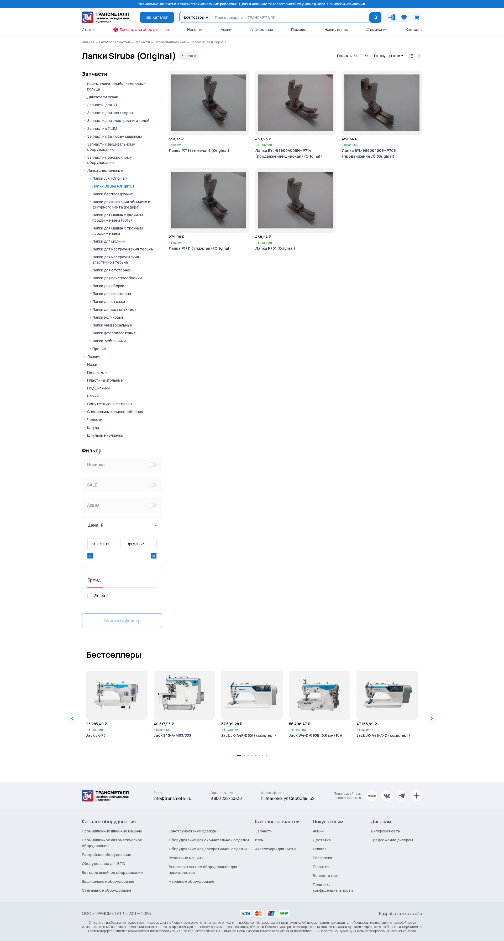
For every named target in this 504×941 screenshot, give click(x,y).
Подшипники (98, 388)
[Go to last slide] (72, 718)
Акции (226, 29)
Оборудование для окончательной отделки (209, 839)
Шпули (93, 427)
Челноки (94, 419)
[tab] (239, 755)
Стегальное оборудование (107, 890)
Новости (194, 29)
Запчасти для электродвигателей (118, 120)
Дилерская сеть (385, 830)
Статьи (88, 29)
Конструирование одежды (193, 830)
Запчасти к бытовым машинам (114, 136)
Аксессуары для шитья (275, 848)
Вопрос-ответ (326, 875)
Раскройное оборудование (106, 854)
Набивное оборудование (191, 881)
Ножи (92, 364)
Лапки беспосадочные (112, 193)
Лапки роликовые (108, 317)
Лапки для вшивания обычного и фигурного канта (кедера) (121, 204)
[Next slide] (431, 718)
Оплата (320, 848)
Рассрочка (322, 857)
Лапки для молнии (108, 241)
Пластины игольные (105, 380)
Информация (261, 29)
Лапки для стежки (108, 301)
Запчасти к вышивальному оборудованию (111, 147)
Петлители (97, 372)
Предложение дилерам (392, 839)
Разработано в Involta (400, 913)
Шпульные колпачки (105, 435)
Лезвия (93, 356)
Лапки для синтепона (111, 293)
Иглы (259, 839)
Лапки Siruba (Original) (113, 186)
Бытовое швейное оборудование (112, 872)
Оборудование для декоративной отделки (208, 848)
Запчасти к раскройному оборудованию (109, 160)
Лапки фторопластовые (114, 332)
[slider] (90, 555)
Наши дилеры (336, 29)
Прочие (99, 348)
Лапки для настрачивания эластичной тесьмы (115, 259)
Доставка (322, 839)
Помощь (298, 29)
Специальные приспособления (115, 411)
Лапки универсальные (112, 325)
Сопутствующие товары (109, 403)
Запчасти (94, 74)
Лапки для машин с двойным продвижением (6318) (117, 217)
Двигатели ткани (102, 96)
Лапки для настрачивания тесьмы (123, 249)
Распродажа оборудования (144, 29)
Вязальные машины (186, 857)
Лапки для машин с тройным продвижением (117, 231)
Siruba (99, 595)
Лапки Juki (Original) (109, 178)
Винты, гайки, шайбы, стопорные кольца (116, 86)
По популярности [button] (387, 56)
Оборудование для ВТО (103, 863)
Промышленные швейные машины (112, 830)
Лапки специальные (105, 170)
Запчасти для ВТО (103, 104)
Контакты (414, 29)
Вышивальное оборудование (108, 881)
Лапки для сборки (108, 285)
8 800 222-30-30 (226, 798)
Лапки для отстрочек (111, 270)
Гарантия (321, 866)
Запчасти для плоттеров (110, 112)
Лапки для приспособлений (117, 277)
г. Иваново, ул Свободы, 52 (287, 798)
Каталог (160, 17)
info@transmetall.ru (172, 798)
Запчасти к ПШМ (102, 128)
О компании (377, 29)
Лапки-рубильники (109, 340)
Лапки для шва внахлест (114, 309)
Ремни (93, 395)
